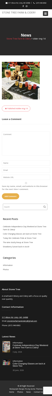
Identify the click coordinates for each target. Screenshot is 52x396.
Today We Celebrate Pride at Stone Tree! (19, 238)
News (28, 392)
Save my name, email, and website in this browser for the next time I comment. (25, 187)
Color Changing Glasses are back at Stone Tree (22, 234)
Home (11, 392)
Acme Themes (37, 389)
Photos (6, 269)
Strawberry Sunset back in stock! (16, 246)
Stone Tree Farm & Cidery (19, 12)
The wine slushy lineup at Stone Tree (18, 242)
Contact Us (38, 392)
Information (8, 265)
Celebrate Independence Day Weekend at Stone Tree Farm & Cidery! (30, 346)
